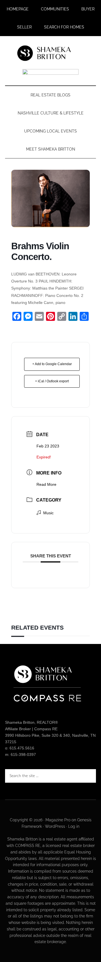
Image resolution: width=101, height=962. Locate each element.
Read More (46, 484)
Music (48, 513)
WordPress (55, 826)
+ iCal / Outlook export (52, 381)
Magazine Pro (57, 820)
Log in (73, 826)
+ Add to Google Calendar (52, 364)
